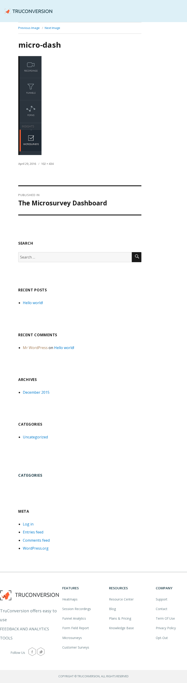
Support (161, 599)
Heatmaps (70, 599)
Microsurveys (72, 638)
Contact (161, 609)
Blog (112, 609)
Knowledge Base (121, 628)
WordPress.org (36, 548)
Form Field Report (75, 628)
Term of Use (165, 618)
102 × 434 (47, 164)
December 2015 (36, 392)
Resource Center (121, 599)
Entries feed (33, 532)
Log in (28, 524)
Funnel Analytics (74, 618)
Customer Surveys (75, 647)
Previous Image (29, 28)
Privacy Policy (166, 628)
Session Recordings (76, 609)
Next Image (52, 28)
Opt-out (162, 638)
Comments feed (36, 540)
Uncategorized (35, 437)
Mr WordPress (35, 347)
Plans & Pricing (120, 618)
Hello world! (33, 302)
